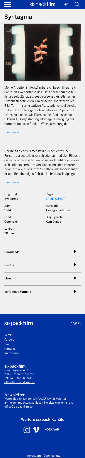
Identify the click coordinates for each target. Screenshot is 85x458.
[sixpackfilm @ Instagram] (27, 429)
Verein (8, 335)
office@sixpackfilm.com (19, 382)
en (66, 4)
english (76, 323)
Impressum (12, 353)
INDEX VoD (51, 429)
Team (7, 344)
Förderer (9, 339)
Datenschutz (52, 456)
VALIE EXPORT (56, 199)
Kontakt (9, 349)
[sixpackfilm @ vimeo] (36, 429)
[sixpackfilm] (42, 6)
